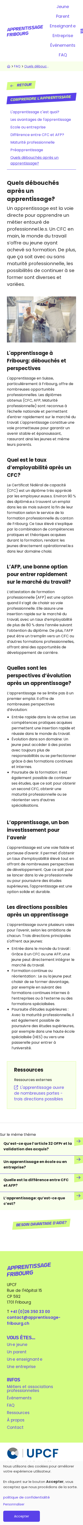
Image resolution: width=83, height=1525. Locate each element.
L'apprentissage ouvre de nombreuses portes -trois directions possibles (39, 1093)
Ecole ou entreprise (28, 127)
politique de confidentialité (26, 1497)
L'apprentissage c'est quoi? (34, 112)
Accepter (21, 1516)
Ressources (18, 1412)
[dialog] (41, 1493)
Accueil (8, 66)
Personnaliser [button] (13, 1504)
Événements (62, 45)
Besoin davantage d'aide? (41, 1224)
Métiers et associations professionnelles (30, 1388)
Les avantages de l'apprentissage (40, 119)
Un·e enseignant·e (24, 1359)
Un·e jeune (17, 1344)
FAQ (63, 55)
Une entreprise (21, 1366)
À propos (15, 1420)
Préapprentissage (26, 150)
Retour (24, 85)
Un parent (17, 1352)
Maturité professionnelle (32, 142)
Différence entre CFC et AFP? (37, 134)
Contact (15, 1427)
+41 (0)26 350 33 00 (30, 1311)
